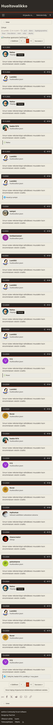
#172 (49, 581)
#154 (49, 121)
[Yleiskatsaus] (50, 15)
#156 (49, 176)
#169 (49, 507)
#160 (49, 280)
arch (25, 31)
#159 (49, 256)
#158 (49, 231)
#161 (49, 305)
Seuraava (38, 41)
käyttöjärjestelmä (41, 31)
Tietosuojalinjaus (7, 722)
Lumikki (6, 31)
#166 (49, 434)
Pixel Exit (12, 715)
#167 (49, 458)
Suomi (17, 719)
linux (3, 33)
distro (31, 31)
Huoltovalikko (14, 5)
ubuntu (30, 33)
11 (31, 41)
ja (12, 197)
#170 (49, 532)
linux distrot (11, 33)
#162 (49, 329)
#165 (49, 409)
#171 (49, 557)
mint (19, 33)
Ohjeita (17, 722)
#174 (49, 631)
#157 (49, 206)
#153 (49, 97)
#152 (49, 72)
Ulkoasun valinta (7, 719)
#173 (49, 606)
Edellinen (15, 41)
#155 (49, 151)
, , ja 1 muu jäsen (23, 676)
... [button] (24, 41)
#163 (49, 354)
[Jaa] (44, 47)
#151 (49, 47)
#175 (49, 655)
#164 (49, 384)
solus (24, 33)
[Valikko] (3, 15)
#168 (49, 483)
